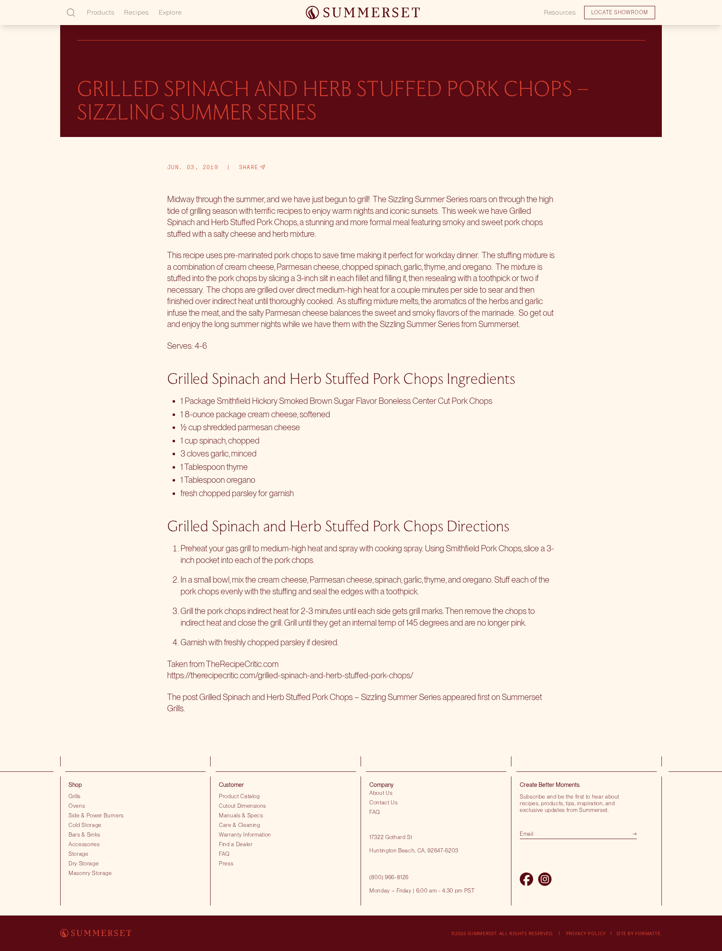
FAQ (224, 853)
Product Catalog (239, 796)
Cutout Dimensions (242, 805)
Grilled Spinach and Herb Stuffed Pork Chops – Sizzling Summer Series (320, 697)
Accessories (84, 844)
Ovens (77, 805)
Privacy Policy (586, 933)
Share (249, 167)
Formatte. (648, 933)
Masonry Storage (90, 873)
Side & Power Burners (96, 815)
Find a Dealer (236, 844)
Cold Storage (85, 825)
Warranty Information (245, 834)
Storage (79, 853)
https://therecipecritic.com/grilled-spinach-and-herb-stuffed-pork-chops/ (290, 675)
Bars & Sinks (84, 834)
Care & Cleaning (239, 825)
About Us (380, 792)
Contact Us (383, 802)
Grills (75, 796)
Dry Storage (84, 863)
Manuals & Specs (241, 815)
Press (226, 863)
